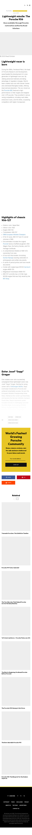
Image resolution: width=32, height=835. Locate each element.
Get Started (16, 587)
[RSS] (20, 796)
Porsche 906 (8, 90)
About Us (8, 805)
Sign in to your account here (20, 594)
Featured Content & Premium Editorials (20, 10)
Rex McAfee (9, 10)
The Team (15, 805)
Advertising (22, 805)
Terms (13, 802)
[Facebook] (17, 796)
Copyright (6, 802)
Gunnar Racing (7, 258)
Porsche (5, 244)
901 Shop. (6, 278)
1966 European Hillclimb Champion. (14, 234)
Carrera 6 (27, 267)
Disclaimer (19, 802)
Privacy (26, 802)
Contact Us (16, 808)
